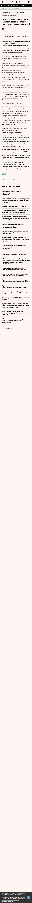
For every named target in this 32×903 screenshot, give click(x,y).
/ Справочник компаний (17, 12)
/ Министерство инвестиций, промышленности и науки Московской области (15, 14)
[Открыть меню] (29, 2)
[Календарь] (12, 2)
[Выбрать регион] (19, 2)
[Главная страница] (2, 2)
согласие (6, 897)
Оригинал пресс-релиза (9, 179)
